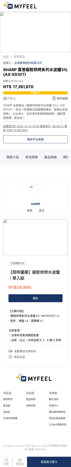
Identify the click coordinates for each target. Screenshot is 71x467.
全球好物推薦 (10, 418)
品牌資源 (31, 405)
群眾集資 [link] (19, 56)
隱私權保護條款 (57, 411)
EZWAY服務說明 (57, 424)
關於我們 (53, 399)
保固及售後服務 (57, 418)
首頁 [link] (6, 56)
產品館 (6, 405)
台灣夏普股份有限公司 (28, 62)
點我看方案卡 (49, 461)
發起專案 (31, 399)
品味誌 (6, 411)
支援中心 (53, 405)
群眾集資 (8, 399)
